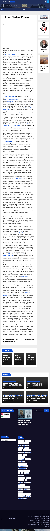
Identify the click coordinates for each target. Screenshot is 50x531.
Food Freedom (37, 518)
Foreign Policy (21, 459)
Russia (29, 493)
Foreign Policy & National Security (9, 395)
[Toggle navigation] (24, 9)
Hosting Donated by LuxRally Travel (7, 518)
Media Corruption (27, 482)
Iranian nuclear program (10, 96)
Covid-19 (20, 450)
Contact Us (47, 526)
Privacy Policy (46, 524)
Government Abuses (22, 463)
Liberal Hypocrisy (21, 477)
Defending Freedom (27, 450)
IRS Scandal (26, 473)
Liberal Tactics (21, 480)
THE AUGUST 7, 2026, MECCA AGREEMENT (34, 384)
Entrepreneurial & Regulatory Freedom (34, 516)
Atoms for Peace (11, 101)
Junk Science (20, 475)
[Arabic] (5, 416)
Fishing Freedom (46, 516)
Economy (20, 454)
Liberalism (28, 477)
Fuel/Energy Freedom (45, 518)
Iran (19, 473)
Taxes (24, 496)
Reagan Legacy (46, 522)
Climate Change (25, 445)
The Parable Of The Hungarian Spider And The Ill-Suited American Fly (10, 339)
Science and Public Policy (31, 524)
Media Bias (20, 482)
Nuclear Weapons (21, 487)
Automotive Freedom (31, 512)
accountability (27, 440)
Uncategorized (19, 395)
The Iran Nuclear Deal (22, 498)
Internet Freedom (46, 520)
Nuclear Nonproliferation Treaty (11, 99)
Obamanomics (27, 489)
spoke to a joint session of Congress (18, 232)
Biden (19, 443)
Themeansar (3, 519)
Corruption (26, 447)
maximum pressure (25, 276)
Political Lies (20, 491)
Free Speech (27, 459)
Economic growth (21, 452)
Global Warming (21, 461)
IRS (22, 473)
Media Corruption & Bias (37, 522)
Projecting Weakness (22, 493)
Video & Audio (39, 524)
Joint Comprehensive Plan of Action (12, 54)
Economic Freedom (45, 514)
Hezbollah (7, 253)
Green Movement (9, 141)
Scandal (19, 496)
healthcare (20, 470)
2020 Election (21, 440)
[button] (45, 9)
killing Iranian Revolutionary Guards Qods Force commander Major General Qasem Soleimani (18, 294)
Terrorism (28, 496)
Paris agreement (16, 112)
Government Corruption (22, 466)
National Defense (21, 484)
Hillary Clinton (26, 470)
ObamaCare (20, 489)
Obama (28, 487)
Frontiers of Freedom (30, 362)
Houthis (22, 253)
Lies (26, 480)
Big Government (25, 443)
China (19, 445)
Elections (25, 454)
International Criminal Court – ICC (35, 520)
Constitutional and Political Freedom (42, 512)
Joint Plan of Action (20, 178)
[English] (5, 414)
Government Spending (22, 468)
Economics (29, 452)
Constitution (20, 447)
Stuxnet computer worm (14, 148)
